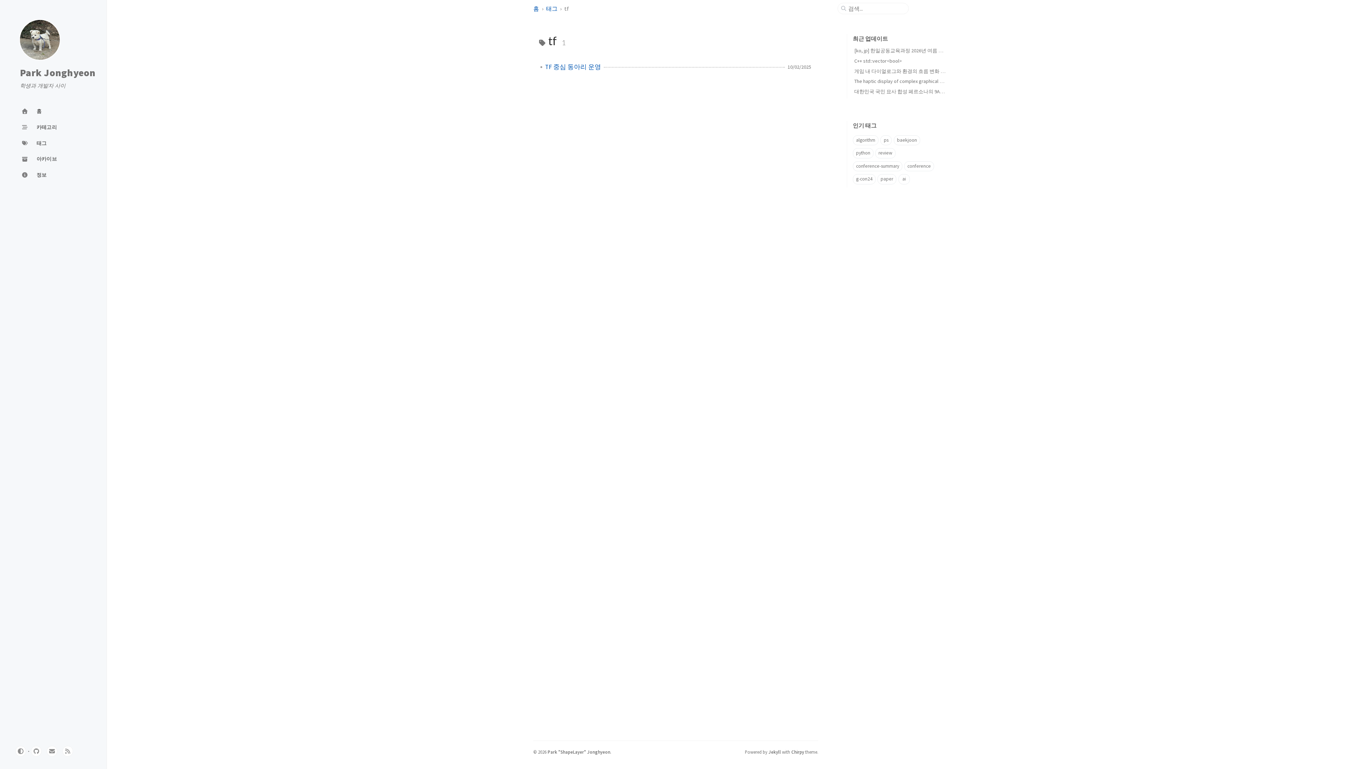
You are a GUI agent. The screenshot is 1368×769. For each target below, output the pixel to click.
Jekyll (774, 752)
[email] (52, 751)
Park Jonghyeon (58, 73)
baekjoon (907, 140)
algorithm (865, 140)
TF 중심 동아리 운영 (573, 67)
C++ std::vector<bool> (878, 61)
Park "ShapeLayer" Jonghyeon (579, 752)
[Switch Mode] (21, 751)
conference (919, 166)
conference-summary (877, 166)
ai (904, 179)
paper (887, 179)
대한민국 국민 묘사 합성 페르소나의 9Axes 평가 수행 (911, 91)
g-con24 (864, 179)
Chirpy (797, 752)
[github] (36, 751)
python (863, 153)
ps (886, 140)
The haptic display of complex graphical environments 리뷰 (917, 81)
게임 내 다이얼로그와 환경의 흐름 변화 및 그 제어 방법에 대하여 (924, 71)
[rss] (68, 751)
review (885, 153)
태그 (552, 8)
